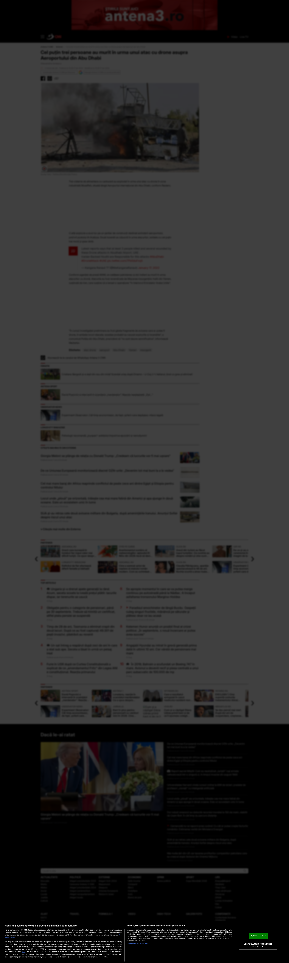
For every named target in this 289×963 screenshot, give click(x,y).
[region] (144, 942)
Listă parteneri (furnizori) (137, 943)
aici (23, 952)
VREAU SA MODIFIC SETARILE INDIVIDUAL (258, 945)
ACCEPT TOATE (258, 936)
